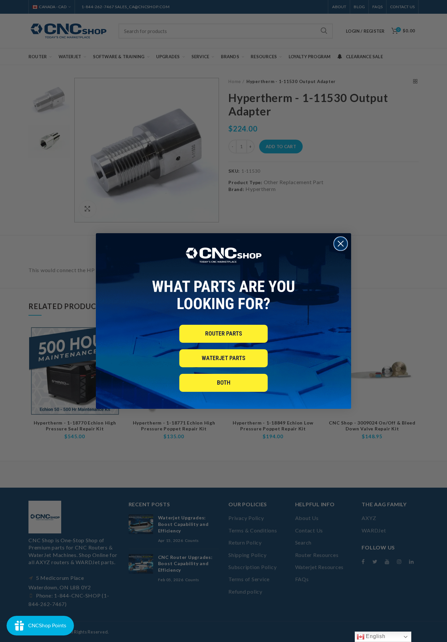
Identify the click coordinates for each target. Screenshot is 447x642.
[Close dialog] (340, 243)
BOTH (223, 382)
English (375, 636)
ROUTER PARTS (223, 333)
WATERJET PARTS (223, 358)
